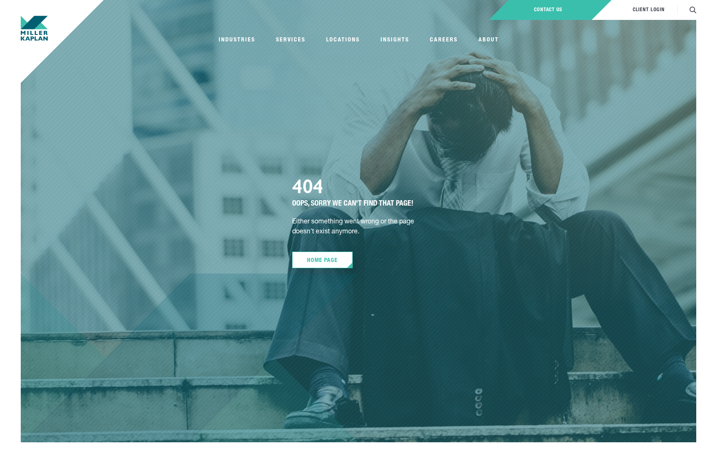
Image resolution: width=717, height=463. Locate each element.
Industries (237, 40)
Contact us (548, 9)
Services (290, 40)
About (488, 40)
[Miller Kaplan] (34, 28)
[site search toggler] (693, 10)
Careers (444, 40)
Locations (343, 40)
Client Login (649, 9)
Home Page (322, 261)
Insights (394, 40)
